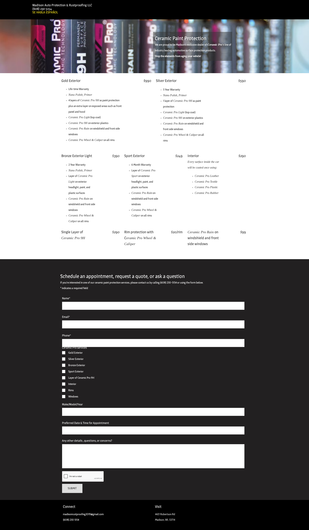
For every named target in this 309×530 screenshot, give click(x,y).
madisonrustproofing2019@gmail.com (83, 514)
